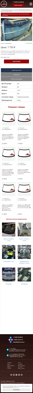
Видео (9, 367)
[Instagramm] (19, 375)
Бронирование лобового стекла (24, 262)
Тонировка (8, 284)
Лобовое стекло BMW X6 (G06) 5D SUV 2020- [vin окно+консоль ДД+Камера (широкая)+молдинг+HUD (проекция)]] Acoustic (8, 172)
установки (26, 52)
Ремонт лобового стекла (24, 239)
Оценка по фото (18, 5)
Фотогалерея (21, 365)
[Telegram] (14, 375)
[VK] (11, 375)
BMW (8, 57)
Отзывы (20, 364)
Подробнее (16, 387)
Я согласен (16, 389)
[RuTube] (16, 375)
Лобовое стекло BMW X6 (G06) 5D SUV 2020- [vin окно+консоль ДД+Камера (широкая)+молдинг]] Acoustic (23, 137)
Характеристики (16, 70)
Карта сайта (21, 368)
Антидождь (24, 284)
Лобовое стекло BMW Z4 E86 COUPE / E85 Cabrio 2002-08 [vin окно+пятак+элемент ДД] (24, 206)
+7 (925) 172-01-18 (18, 339)
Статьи (9, 368)
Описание (16, 75)
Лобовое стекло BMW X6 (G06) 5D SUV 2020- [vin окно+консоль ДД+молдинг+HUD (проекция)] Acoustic (7, 207)
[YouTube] (22, 375)
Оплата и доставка (16, 79)
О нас (19, 362)
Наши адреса (10, 365)
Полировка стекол (8, 261)
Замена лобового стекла (8, 239)
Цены (8, 364)
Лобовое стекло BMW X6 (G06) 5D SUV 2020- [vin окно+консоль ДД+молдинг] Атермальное (24, 171)
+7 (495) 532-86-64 (18, 2)
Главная (9, 362)
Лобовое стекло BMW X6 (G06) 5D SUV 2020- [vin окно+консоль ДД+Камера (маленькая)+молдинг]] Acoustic (8, 137)
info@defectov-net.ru (18, 342)
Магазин (20, 367)
